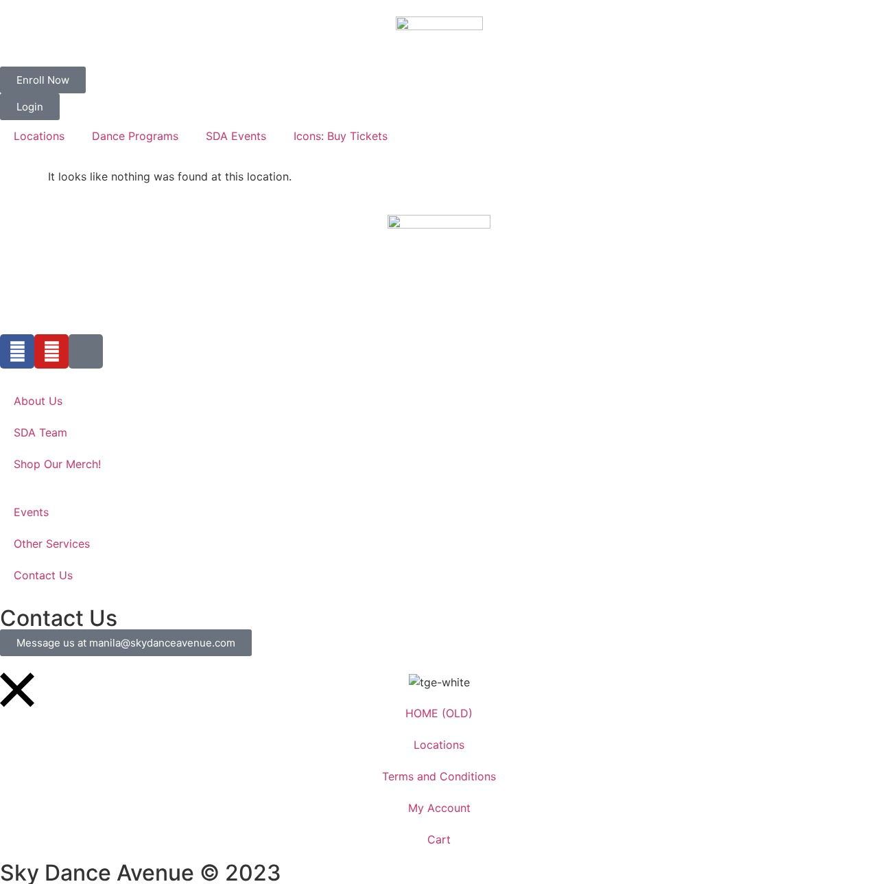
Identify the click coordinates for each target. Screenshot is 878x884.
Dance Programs (135, 136)
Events (31, 512)
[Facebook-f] (17, 351)
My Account (439, 808)
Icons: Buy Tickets (341, 136)
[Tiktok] (86, 351)
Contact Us (43, 575)
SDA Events (236, 136)
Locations (39, 136)
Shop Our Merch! (57, 464)
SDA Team (40, 432)
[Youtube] (51, 351)
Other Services (52, 543)
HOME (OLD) (439, 713)
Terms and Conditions (439, 776)
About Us (38, 401)
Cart (439, 839)
